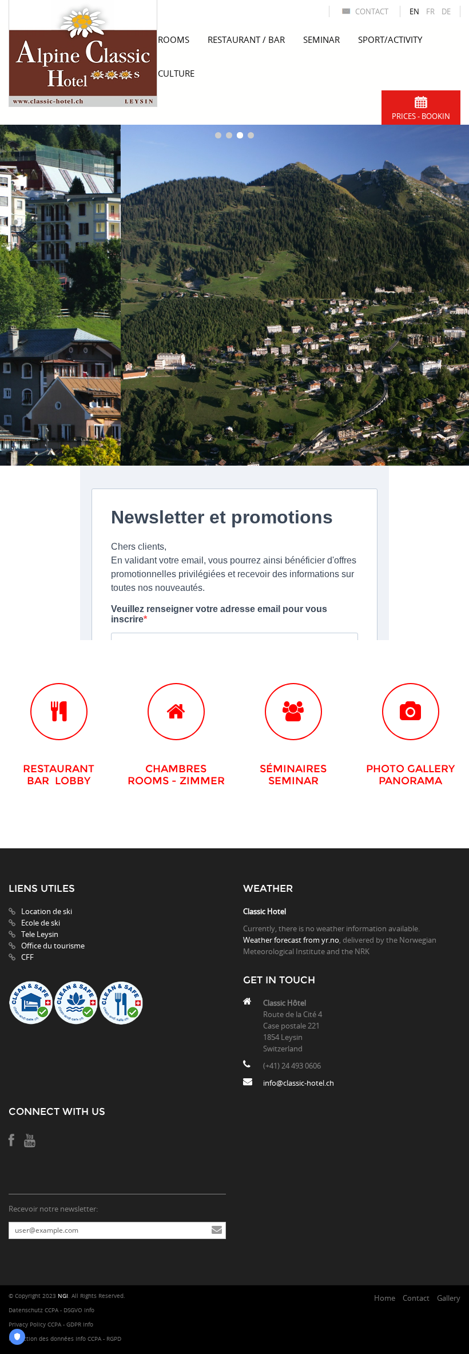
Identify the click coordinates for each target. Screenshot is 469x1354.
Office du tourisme (53, 945)
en (414, 11)
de (446, 11)
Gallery (448, 1298)
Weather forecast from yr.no (291, 940)
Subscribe (217, 1230)
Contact (371, 11)
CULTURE (176, 73)
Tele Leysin (39, 934)
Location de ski (46, 911)
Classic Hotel (264, 911)
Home (384, 1298)
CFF (27, 957)
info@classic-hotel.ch (298, 1083)
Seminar (321, 39)
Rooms (173, 39)
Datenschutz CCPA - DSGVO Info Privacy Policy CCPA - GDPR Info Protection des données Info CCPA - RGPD (65, 1325)
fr (430, 11)
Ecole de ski (40, 923)
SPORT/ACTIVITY (390, 39)
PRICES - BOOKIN (421, 116)
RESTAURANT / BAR (246, 39)
